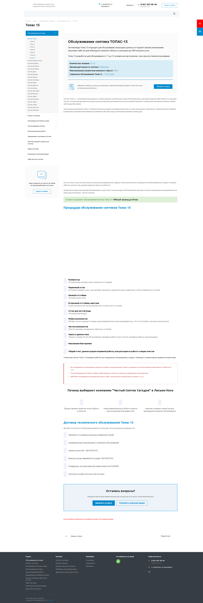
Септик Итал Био (33, 99)
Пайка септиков (33, 149)
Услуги (28, 556)
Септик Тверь (32, 102)
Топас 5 (32, 44)
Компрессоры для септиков (65, 566)
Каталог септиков (62, 560)
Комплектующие (62, 563)
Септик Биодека (33, 63)
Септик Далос (32, 96)
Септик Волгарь (33, 74)
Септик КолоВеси (33, 69)
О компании (90, 560)
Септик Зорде (32, 104)
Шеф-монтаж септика (35, 159)
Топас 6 (32, 47)
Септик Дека (32, 71)
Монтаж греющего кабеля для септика (38, 143)
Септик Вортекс (33, 93)
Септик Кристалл (33, 107)
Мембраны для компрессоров (66, 569)
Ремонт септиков (34, 116)
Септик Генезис (33, 77)
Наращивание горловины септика (39, 136)
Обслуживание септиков (36, 33)
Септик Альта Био (33, 91)
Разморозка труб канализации (38, 154)
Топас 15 (32, 58)
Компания (90, 556)
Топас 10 (32, 55)
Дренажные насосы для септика (67, 572)
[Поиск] (174, 14)
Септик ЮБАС (32, 82)
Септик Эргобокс (33, 110)
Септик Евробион (33, 66)
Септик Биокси (32, 88)
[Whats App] (118, 561)
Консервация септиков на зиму (38, 121)
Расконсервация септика (36, 126)
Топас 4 (32, 41)
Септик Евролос (33, 85)
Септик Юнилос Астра (35, 60)
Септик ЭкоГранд (33, 80)
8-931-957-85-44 (149, 4)
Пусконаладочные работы (37, 131)
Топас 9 (32, 52)
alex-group (50, 600)
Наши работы (90, 563)
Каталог (59, 556)
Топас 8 (32, 49)
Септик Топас (32, 38)
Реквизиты (90, 566)
